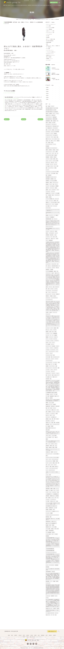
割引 (53, 445)
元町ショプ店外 (57, 528)
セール (56, 445)
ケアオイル (53, 267)
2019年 (47, 99)
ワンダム (47, 597)
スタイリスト (53, 371)
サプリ (51, 424)
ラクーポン (53, 294)
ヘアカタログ (47, 349)
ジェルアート (47, 413)
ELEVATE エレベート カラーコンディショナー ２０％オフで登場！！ (52, 450)
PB (55, 497)
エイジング (47, 335)
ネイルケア (57, 411)
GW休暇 (47, 402)
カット (50, 153)
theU (56, 462)
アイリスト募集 (48, 528)
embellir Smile (54, 117)
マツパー (47, 338)
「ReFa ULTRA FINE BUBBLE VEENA (50, 550)
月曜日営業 (47, 495)
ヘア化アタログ (56, 347)
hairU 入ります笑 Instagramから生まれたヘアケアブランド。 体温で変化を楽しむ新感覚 (52, 441)
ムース (51, 333)
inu (52, 218)
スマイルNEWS (48, 25)
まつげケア (51, 394)
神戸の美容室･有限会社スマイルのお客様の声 (52, 111)
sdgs (53, 286)
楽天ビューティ (48, 238)
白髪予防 (58, 608)
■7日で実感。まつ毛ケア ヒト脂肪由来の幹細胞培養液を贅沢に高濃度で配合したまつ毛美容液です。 (52, 400)
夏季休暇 (47, 418)
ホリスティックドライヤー (49, 226)
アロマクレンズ (48, 162)
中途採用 (52, 528)
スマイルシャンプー (54, 292)
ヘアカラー (51, 347)
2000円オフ (57, 294)
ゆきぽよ (47, 140)
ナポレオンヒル (48, 297)
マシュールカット (54, 124)
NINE (52, 422)
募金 (53, 509)
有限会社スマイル (48, 115)
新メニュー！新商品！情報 (50, 39)
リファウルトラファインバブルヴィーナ (51, 552)
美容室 (49, 106)
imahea (56, 231)
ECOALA (54, 488)
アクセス (57, 113)
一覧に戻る (23, 119)
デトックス (51, 164)
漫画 (46, 175)
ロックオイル (55, 362)
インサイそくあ (48, 595)
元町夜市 (49, 411)
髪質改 (47, 507)
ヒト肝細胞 (51, 269)
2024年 (47, 89)
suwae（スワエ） (48, 614)
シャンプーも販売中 (48, 437)
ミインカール (47, 513)
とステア (57, 490)
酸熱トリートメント (48, 138)
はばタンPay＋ (48, 420)
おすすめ (52, 443)
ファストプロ (53, 191)
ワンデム (56, 595)
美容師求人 (50, 509)
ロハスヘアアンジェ (50, 167)
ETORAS (52, 426)
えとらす (50, 462)
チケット (56, 184)
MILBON (51, 513)
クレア (53, 437)
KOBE (50, 466)
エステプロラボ (48, 131)
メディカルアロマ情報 (53, 202)
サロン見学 (53, 122)
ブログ (47, 240)
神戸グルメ (47, 466)
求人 (57, 120)
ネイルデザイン (54, 189)
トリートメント (52, 187)
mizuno (56, 187)
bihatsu (53, 462)
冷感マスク (47, 187)
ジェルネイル (55, 338)
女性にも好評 (47, 429)
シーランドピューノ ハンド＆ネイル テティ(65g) (52, 171)
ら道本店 (47, 312)
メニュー (53, 204)
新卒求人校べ (53, 406)
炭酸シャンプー (54, 409)
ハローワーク (47, 158)
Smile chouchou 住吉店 (49, 118)
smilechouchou (50, 240)
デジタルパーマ (52, 231)
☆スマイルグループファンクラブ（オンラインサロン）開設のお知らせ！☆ (52, 210)
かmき (50, 418)
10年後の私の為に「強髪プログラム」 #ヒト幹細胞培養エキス (52, 519)
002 (58, 462)
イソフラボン (47, 369)
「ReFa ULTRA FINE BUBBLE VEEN (50, 548)
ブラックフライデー (48, 290)
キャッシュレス (57, 129)
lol (49, 140)
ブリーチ (57, 351)
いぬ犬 (55, 234)
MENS (56, 447)
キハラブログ (48, 60)
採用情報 (50, 113)
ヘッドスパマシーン (53, 499)
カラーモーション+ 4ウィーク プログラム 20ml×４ (52, 457)
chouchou (47, 184)
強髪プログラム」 (54, 521)
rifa (46, 265)
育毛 (57, 271)
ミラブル (47, 474)
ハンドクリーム (48, 173)
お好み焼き (50, 149)
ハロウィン (47, 353)
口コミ (57, 497)
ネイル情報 (48, 48)
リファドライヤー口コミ (49, 360)
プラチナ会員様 (53, 173)
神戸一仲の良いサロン (49, 126)
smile (57, 501)
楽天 (53, 236)
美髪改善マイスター (48, 526)
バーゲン (51, 329)
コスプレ (51, 353)
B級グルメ (56, 466)
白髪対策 (54, 608)
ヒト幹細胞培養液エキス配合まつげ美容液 (51, 392)
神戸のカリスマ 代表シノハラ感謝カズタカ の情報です (53, 46)
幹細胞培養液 (55, 333)
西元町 (54, 158)
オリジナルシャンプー (49, 367)
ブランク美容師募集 (48, 532)
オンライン (52, 344)
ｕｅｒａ (50, 459)
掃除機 (47, 490)
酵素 (58, 367)
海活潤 (47, 447)
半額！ (47, 455)
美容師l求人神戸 (48, 406)
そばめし (57, 149)
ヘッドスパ (49, 129)
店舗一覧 (47, 113)
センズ (54, 151)
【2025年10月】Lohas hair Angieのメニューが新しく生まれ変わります (52, 611)
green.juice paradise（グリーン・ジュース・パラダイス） (52, 213)
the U (46, 497)
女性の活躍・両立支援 (55, 265)
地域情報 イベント (49, 58)
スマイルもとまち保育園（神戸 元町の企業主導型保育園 (52, 569)
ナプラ (54, 415)
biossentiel (55, 133)
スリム (54, 490)
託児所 (58, 202)
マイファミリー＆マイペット (51, 24)
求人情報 (47, 35)
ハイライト (47, 347)
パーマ (51, 236)
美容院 (55, 167)
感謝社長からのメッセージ (50, 55)
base (46, 288)
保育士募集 (57, 422)
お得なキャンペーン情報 (50, 30)
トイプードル (47, 236)
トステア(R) (47, 501)
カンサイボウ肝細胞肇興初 (49, 271)
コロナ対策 (47, 164)
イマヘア (55, 140)
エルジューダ (57, 198)
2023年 (47, 91)
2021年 (47, 95)
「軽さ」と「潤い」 (48, 435)
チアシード (55, 369)
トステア (47, 492)
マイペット (55, 218)
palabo (47, 286)
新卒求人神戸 (57, 406)
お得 (53, 184)
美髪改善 (58, 140)
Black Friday (47, 516)
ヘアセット (57, 373)
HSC (52, 418)
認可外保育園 (47, 178)
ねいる (58, 189)
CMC (54, 418)
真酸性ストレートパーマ (49, 404)
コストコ (52, 497)
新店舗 (55, 200)
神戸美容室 (47, 146)
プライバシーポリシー (49, 117)
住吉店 (57, 238)
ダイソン (57, 488)
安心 (55, 178)
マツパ (47, 351)
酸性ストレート (57, 396)
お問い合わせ (53, 115)
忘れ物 (50, 331)
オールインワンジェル (52, 470)
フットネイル (53, 411)
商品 (46, 292)
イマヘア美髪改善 (49, 29)
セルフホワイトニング (49, 53)
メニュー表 (50, 338)
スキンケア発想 (54, 435)
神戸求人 (53, 532)
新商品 (51, 182)
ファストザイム (48, 191)
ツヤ (57, 153)
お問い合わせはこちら (53, 2)
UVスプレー (47, 415)
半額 (57, 492)
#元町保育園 (47, 581)
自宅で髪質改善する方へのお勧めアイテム (51, 505)
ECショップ (47, 329)
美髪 (56, 158)
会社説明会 (49, 175)
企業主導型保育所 (51, 530)
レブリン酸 (55, 507)
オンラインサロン (48, 207)
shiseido (49, 142)
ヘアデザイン (47, 333)
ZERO (50, 474)
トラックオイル (48, 371)
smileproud (50, 447)
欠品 (46, 464)
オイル (50, 342)
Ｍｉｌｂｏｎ (51, 200)
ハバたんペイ (52, 420)
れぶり (49, 464)
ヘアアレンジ (53, 373)
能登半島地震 (47, 488)
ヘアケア (49, 292)
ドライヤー (52, 358)
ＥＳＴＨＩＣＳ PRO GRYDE (55, 131)
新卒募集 (47, 509)
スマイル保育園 (48, 344)
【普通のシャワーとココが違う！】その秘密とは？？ (52, 472)
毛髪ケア (57, 418)
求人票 (51, 158)
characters (54, 120)
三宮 (46, 142)
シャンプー (47, 169)
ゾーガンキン (47, 499)
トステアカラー (54, 492)
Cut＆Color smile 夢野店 (49, 40)
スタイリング (49, 267)
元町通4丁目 (47, 180)
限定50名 (47, 331)
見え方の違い (51, 234)
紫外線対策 (47, 269)
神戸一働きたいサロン (56, 126)
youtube (47, 189)
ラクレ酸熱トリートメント (55, 511)
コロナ (56, 162)
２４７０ (52, 133)
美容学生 (56, 155)
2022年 (47, 93)
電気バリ (56, 437)
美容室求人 (47, 182)
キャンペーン (51, 215)
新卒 (50, 378)
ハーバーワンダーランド (54, 297)
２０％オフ (54, 329)
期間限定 (55, 335)
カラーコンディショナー (49, 453)
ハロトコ (50, 184)
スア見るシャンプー (52, 501)
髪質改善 (47, 215)
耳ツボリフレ (57, 286)
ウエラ (47, 459)
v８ (49, 490)
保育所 (47, 530)
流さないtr (57, 267)
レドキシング (47, 133)
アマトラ (53, 342)
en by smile (47, 37)
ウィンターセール (53, 349)
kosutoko (49, 497)
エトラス (47, 462)
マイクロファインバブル (49, 355)
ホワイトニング (48, 358)
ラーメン (47, 468)
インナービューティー (49, 50)
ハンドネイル (47, 340)
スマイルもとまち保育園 (50, 27)
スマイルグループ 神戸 (50, 32)
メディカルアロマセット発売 (49, 155)
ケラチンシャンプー (55, 182)
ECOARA (51, 488)
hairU (46, 443)
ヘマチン (52, 369)
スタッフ (54, 113)
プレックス (55, 164)
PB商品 (53, 447)
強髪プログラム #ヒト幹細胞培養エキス (51, 523)
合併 (57, 200)
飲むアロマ (52, 162)
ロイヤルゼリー (57, 340)
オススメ (56, 443)
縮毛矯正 (54, 404)
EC (46, 426)
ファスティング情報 (55, 160)
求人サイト (49, 265)
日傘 (52, 331)
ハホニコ (47, 160)
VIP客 (57, 173)
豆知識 (56, 413)
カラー (53, 153)
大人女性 (47, 153)
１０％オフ (51, 288)
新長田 (47, 149)
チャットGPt (55, 394)
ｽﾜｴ (51, 614)
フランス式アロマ (55, 135)
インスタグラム (52, 413)
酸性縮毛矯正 (52, 396)
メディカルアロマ (49, 34)
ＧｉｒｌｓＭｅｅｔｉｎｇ (55, 138)
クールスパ (53, 193)
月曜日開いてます (52, 495)
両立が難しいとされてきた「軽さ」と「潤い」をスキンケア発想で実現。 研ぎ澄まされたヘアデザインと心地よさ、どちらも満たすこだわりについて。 (52, 432)
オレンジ (50, 160)
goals (46, 411)
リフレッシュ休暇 (51, 402)
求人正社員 (47, 378)
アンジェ (54, 144)
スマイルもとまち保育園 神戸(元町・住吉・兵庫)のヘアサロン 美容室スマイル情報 (53, 504)
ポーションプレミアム (55, 459)
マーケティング (55, 312)
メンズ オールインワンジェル (53, 468)
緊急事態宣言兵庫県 (48, 218)
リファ (57, 349)
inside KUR (52, 595)
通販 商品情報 (48, 56)
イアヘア (55, 464)
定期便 (51, 445)
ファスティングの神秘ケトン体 (50, 198)
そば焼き (54, 149)
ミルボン (47, 200)
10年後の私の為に (48, 521)
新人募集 (56, 204)
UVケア (51, 415)
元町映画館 (47, 234)
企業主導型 (52, 178)
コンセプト (52, 106)
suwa (55, 614)
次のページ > (40, 119)
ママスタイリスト (48, 373)
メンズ (47, 470)
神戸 (46, 106)
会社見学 (50, 122)
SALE (50, 516)
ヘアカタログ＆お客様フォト (51, 51)
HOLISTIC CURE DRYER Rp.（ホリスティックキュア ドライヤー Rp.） (52, 229)
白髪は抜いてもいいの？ (49, 608)
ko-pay (59, 362)
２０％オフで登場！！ (56, 453)
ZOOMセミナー (48, 202)
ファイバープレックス (52, 351)
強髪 (46, 129)
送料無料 (49, 426)
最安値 (51, 490)
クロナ (58, 409)
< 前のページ (7, 119)
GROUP (35, 635)
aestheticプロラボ (48, 193)
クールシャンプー (48, 409)
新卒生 (47, 122)
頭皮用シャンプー (48, 422)
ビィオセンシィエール (49, 135)
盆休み (55, 331)
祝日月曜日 (57, 495)
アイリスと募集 (54, 526)
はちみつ (47, 342)
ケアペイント (50, 286)
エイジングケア (55, 367)
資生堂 (52, 142)
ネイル (50, 189)
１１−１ (51, 581)
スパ (50, 335)
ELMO (47, 44)
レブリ (52, 464)
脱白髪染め (47, 445)
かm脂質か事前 (51, 507)
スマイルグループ (48, 124)
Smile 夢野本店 (48, 120)
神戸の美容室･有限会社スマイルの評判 (51, 109)
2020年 (47, 97)
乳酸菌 (54, 581)
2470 (51, 140)
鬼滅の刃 (57, 215)
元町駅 (56, 151)
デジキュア (47, 231)
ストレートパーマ (48, 511)
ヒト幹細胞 (47, 394)
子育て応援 (53, 571)
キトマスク (52, 340)
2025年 (47, 87)
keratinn (57, 581)
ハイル (49, 443)
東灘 (46, 167)
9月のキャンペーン (48, 204)
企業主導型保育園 (48, 571)
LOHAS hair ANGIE (48, 42)
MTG (53, 355)
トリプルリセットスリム (56, 424)
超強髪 (55, 271)
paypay (53, 129)
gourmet (53, 466)
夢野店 (56, 364)
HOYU (54, 422)
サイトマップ (39, 636)
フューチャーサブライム (49, 144)
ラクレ (50, 492)
